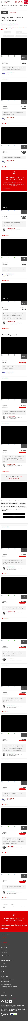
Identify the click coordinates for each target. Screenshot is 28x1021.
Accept (14, 514)
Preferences (14, 519)
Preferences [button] (4, 510)
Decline (14, 516)
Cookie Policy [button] (24, 507)
